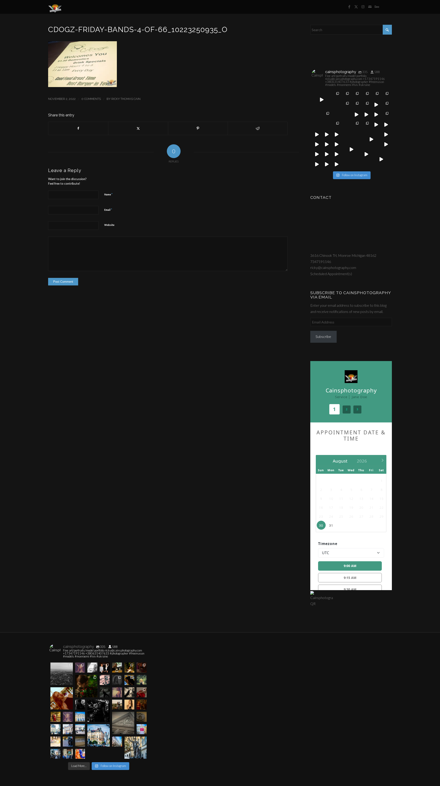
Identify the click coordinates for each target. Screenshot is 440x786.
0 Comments (91, 99)
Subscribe (323, 336)
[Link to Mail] (369, 6)
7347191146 (320, 261)
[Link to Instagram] (363, 6)
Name (108, 194)
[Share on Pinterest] (198, 128)
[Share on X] (138, 128)
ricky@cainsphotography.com (333, 267)
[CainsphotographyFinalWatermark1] (55, 7)
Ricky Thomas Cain (125, 99)
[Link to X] (356, 6)
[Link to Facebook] (349, 6)
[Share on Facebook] (78, 128)
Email (108, 209)
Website (109, 224)
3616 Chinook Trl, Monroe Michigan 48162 (343, 255)
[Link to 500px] (376, 6)
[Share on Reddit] (257, 128)
